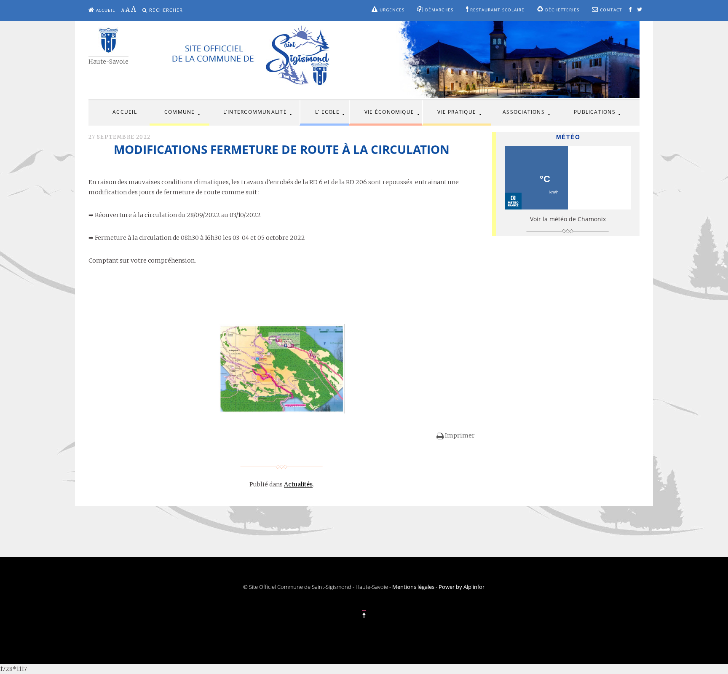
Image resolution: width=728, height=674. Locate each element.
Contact (610, 10)
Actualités (298, 484)
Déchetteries (561, 10)
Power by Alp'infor (461, 587)
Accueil (104, 10)
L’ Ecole (327, 111)
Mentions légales (413, 587)
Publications (595, 111)
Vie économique (389, 111)
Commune (179, 111)
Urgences (391, 10)
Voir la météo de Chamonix (568, 219)
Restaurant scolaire (497, 10)
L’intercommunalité (255, 111)
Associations (524, 111)
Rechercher (166, 10)
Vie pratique (456, 111)
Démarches (438, 10)
